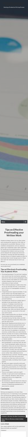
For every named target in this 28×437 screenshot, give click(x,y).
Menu (3, 222)
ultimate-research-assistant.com (14, 3)
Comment (3, 430)
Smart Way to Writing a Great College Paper (12, 419)
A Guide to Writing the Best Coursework (13, 416)
